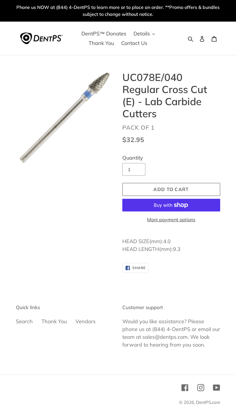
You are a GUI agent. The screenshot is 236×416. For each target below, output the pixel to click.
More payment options (171, 219)
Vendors (85, 321)
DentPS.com (208, 402)
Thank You (54, 321)
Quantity (132, 157)
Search (24, 321)
